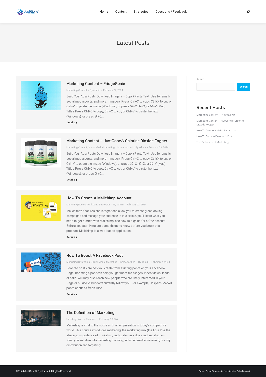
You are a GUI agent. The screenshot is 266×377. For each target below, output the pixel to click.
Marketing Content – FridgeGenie (95, 83)
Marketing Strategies (98, 204)
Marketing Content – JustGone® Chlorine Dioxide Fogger (116, 141)
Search (200, 79)
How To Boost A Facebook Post (94, 255)
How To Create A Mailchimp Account (98, 198)
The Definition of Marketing (90, 312)
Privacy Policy (205, 371)
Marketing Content (76, 90)
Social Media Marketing (101, 147)
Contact (246, 371)
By (95, 90)
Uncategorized (124, 147)
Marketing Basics (76, 204)
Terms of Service (219, 371)
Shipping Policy (235, 371)
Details (70, 122)
